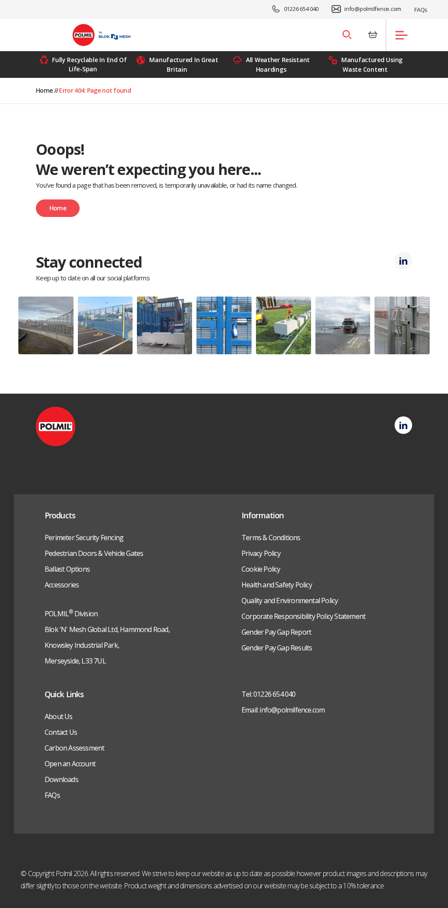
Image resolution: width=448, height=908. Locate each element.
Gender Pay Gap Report (276, 632)
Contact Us (61, 732)
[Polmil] (102, 34)
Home (44, 90)
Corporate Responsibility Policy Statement (303, 616)
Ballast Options (67, 569)
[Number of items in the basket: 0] (372, 35)
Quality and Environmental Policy (290, 600)
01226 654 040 (301, 9)
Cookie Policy (261, 569)
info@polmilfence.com (372, 9)
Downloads (61, 779)
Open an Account (70, 763)
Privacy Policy (261, 553)
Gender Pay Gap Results (277, 648)
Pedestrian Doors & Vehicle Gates (94, 553)
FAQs (420, 10)
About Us (59, 716)
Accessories (62, 585)
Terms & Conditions (271, 537)
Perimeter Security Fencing (84, 537)
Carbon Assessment (74, 748)
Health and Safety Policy (277, 585)
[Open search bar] (346, 35)
